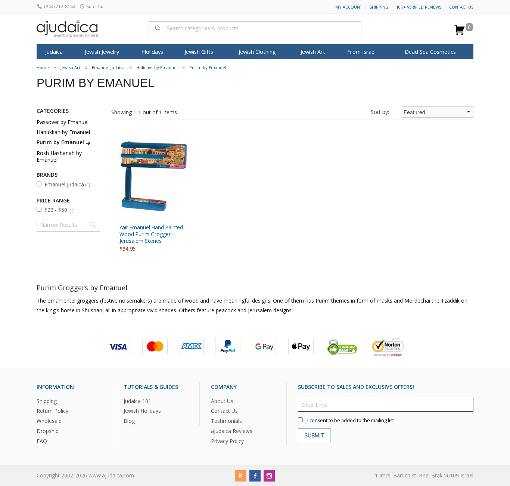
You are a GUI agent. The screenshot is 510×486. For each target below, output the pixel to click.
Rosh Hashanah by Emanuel (59, 156)
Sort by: (380, 111)
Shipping (379, 7)
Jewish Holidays (142, 410)
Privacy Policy (227, 441)
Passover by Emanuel (62, 122)
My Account (348, 7)
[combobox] (255, 28)
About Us (222, 400)
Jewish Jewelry (102, 51)
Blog (129, 420)
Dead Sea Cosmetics (430, 51)
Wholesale (49, 420)
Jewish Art (313, 51)
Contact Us (461, 7)
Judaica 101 (137, 400)
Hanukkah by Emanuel (63, 132)
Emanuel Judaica (108, 67)
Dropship (48, 430)
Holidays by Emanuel (157, 67)
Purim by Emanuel (207, 67)
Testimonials (226, 420)
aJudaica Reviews (231, 430)
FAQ (42, 441)
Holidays (152, 51)
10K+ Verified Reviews (418, 7)
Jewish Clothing (257, 51)
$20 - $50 (58, 209)
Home (43, 67)
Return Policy (52, 410)
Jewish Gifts (198, 51)
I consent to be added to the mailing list (350, 420)
